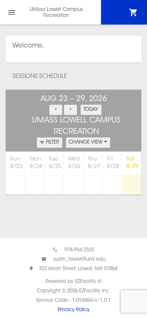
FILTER (52, 142)
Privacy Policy (74, 309)
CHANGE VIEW (86, 142)
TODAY (90, 109)
